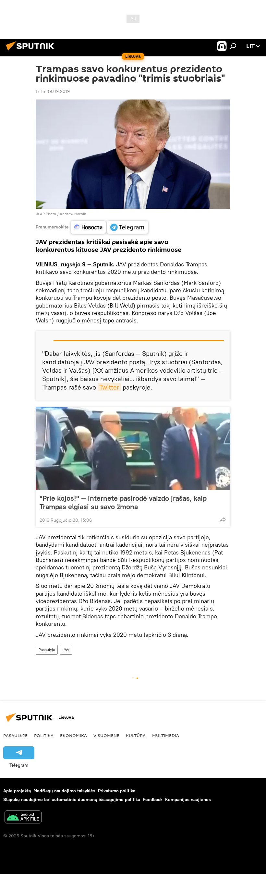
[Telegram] (127, 227)
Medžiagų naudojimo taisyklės (64, 791)
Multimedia (165, 735)
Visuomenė (106, 735)
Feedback (153, 799)
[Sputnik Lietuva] (31, 51)
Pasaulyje (47, 649)
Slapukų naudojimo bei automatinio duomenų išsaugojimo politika (71, 799)
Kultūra (136, 735)
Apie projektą (17, 791)
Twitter (109, 387)
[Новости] (88, 227)
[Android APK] (23, 817)
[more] (222, 519)
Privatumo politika (116, 791)
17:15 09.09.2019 (53, 91)
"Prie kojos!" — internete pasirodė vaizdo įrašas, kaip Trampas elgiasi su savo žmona (123, 502)
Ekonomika (73, 735)
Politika (44, 735)
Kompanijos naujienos (188, 799)
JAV (66, 649)
